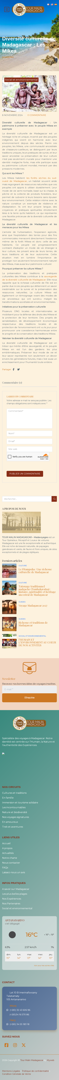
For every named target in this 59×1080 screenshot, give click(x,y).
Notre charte (9, 857)
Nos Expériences (11, 898)
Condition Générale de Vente (16, 1073)
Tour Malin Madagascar (31, 1059)
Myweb (50, 1059)
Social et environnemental (21, 79)
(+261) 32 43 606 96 (20, 1009)
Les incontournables (13, 807)
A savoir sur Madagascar (15, 888)
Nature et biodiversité (14, 812)
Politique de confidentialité (35, 1070)
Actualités (8, 852)
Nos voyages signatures (15, 817)
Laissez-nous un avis (13, 872)
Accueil (6, 843)
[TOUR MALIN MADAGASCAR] (9, 753)
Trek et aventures (12, 826)
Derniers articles (12, 560)
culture (23, 565)
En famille (8, 797)
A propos (7, 848)
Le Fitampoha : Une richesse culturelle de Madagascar (35, 571)
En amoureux (10, 821)
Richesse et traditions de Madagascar (33, 624)
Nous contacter (11, 862)
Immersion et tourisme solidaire (20, 802)
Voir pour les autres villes (44, 965)
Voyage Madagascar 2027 (33, 605)
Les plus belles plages (14, 893)
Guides (22, 602)
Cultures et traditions (14, 792)
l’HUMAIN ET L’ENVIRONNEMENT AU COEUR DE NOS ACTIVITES (37, 642)
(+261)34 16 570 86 (20, 1014)
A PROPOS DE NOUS (14, 508)
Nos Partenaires (11, 903)
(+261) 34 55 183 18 (19, 1023)
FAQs (5, 867)
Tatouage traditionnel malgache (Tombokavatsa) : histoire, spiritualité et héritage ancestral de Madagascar (37, 590)
